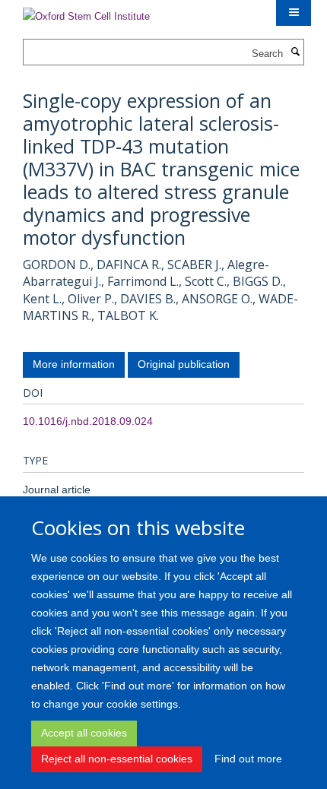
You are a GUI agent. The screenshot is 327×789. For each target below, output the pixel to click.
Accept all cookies (84, 733)
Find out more (248, 759)
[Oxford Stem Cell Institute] (86, 11)
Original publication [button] (184, 364)
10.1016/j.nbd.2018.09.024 (88, 421)
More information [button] (74, 364)
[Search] (295, 52)
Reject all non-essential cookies (116, 759)
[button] (293, 13)
